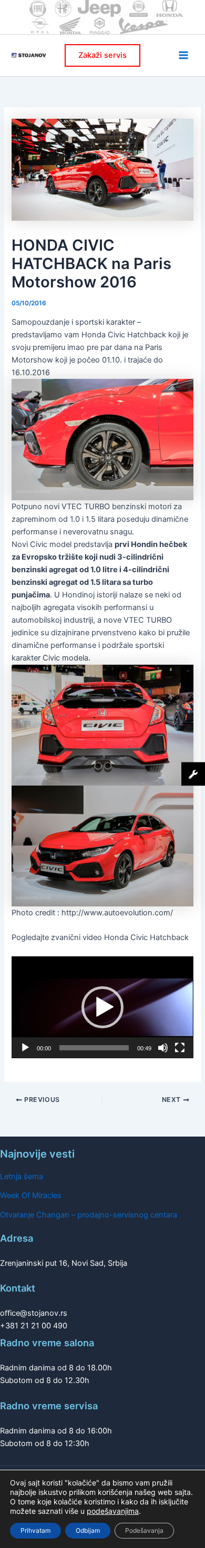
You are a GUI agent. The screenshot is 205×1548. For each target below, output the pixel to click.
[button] (102, 55)
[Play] (25, 1048)
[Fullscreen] (180, 1048)
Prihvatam (35, 1530)
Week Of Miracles (31, 1195)
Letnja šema (21, 1176)
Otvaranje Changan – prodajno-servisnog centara (88, 1215)
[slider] (93, 1047)
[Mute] (163, 1048)
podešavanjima (113, 1510)
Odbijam (88, 1530)
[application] (102, 1007)
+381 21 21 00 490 (33, 1325)
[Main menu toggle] (183, 55)
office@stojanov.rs (33, 1313)
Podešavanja (144, 1530)
